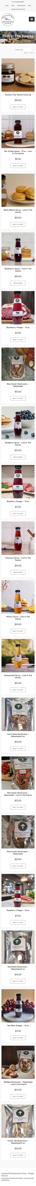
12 (28, 53)
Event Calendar (21, 5)
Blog (29, 5)
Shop (13, 5)
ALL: (33, 53)
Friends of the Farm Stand (18, 9)
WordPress (6, 1180)
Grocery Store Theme (7, 1178)
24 (30, 53)
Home (6, 5)
